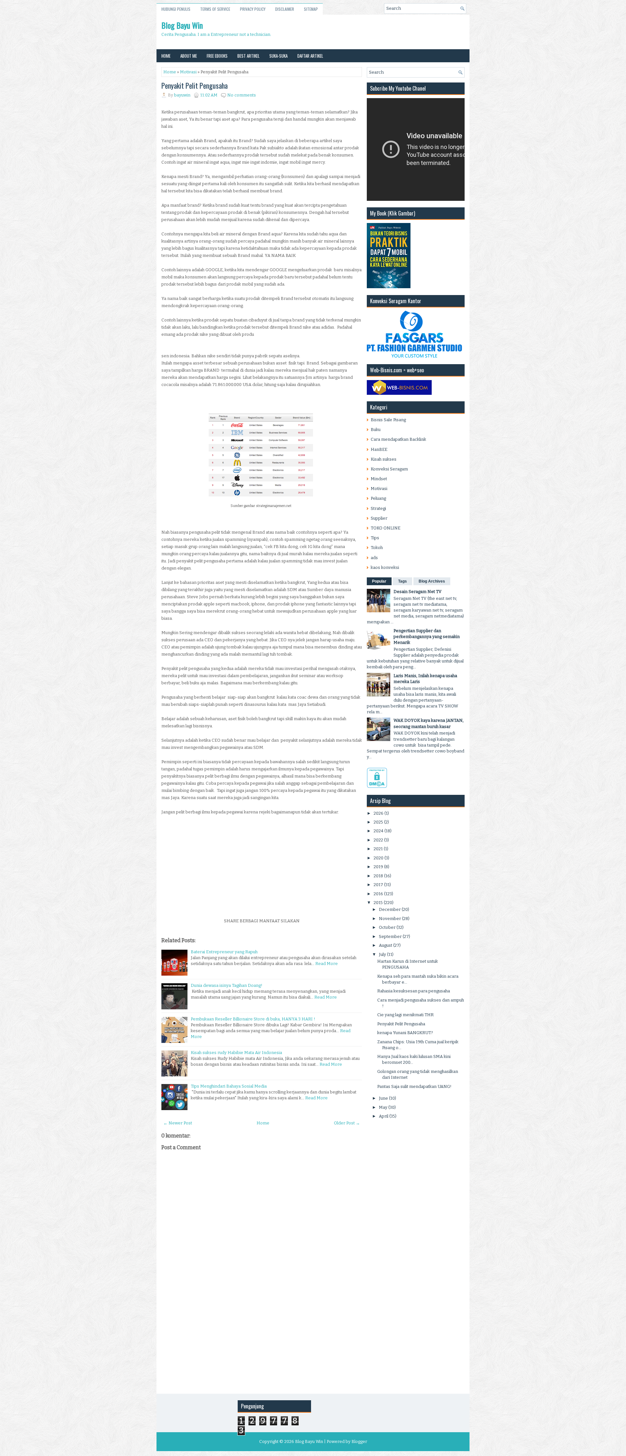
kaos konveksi (385, 567)
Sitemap (311, 9)
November (390, 918)
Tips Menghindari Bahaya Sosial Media (229, 1086)
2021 (378, 848)
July (382, 954)
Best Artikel (248, 55)
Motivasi (188, 71)
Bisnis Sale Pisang (388, 419)
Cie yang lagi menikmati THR (405, 1014)
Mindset (379, 478)
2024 (378, 830)
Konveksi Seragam (389, 469)
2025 (378, 822)
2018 (378, 875)
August (385, 945)
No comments (241, 95)
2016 (378, 893)
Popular (379, 581)
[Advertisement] (261, 868)
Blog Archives (432, 581)
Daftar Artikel (310, 55)
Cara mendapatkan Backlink (398, 439)
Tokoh (377, 547)
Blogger (359, 1441)
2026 (378, 813)
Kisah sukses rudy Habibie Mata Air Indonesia (236, 1052)
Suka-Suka (278, 55)
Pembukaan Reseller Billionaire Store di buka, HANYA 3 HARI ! (253, 1019)
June (383, 1098)
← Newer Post (177, 1123)
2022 (378, 840)
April (383, 1116)
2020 (378, 857)
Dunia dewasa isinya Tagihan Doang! (226, 985)
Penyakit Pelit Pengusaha (194, 85)
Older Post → (347, 1123)
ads (374, 557)
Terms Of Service (215, 9)
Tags (402, 581)
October (387, 927)
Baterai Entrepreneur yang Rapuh (224, 951)
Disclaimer (284, 9)
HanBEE (379, 449)
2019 (378, 866)
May (383, 1107)
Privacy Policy (252, 9)
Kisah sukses (383, 459)
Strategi (378, 508)
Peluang (378, 498)
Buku (375, 429)
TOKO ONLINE (385, 528)
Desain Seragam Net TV (417, 591)
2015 (378, 902)
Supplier (379, 518)
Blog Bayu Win (182, 25)
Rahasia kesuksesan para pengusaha (413, 990)
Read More (326, 963)
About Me (188, 55)
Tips (375, 537)
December (390, 909)
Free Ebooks (217, 55)
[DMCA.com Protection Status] (377, 786)
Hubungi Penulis (175, 9)
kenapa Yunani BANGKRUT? (405, 1032)
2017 (378, 884)
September (390, 936)
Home (166, 55)
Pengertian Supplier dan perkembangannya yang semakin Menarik (427, 636)
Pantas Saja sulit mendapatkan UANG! (414, 1086)
